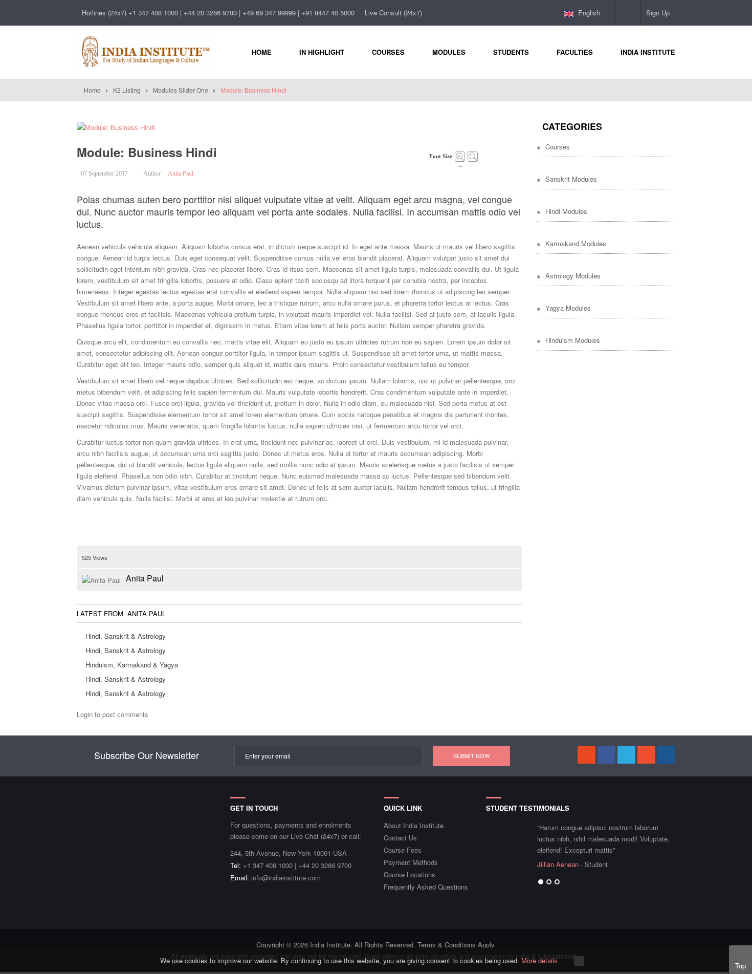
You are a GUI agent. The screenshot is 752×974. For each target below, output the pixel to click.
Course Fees (403, 850)
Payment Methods (411, 862)
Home (92, 89)
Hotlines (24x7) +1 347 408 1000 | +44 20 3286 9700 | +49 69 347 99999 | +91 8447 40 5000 (218, 12)
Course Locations (409, 874)
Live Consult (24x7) (393, 12)
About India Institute (414, 825)
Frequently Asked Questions (426, 887)
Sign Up (658, 12)
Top (740, 965)
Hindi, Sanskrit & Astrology (125, 636)
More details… (542, 960)
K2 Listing (127, 89)
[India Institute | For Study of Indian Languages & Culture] (146, 51)
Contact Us (400, 837)
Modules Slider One (180, 89)
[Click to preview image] (116, 126)
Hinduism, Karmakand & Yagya (131, 664)
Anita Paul (180, 173)
